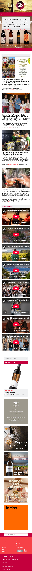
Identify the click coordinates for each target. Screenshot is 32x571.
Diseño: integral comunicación (10, 559)
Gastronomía (19, 548)
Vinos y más (19, 546)
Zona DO (18, 544)
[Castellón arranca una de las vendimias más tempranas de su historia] (16, 140)
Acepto (21, 29)
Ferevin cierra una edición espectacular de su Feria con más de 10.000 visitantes (16, 190)
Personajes (4, 546)
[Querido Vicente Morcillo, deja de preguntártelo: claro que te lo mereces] (16, 103)
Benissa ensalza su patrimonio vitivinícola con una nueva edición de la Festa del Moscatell (15, 81)
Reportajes (4, 544)
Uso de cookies (6, 569)
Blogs (3, 550)
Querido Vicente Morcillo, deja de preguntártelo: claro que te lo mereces (15, 116)
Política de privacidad (7, 566)
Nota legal (4, 563)
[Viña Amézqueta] (16, 376)
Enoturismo (11, 90)
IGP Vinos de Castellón (13, 164)
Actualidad (10, 127)
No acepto (26, 29)
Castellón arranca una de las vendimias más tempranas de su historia (15, 153)
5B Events (4, 551)
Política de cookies (7, 29)
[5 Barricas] (20, 5)
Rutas (17, 542)
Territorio (4, 548)
